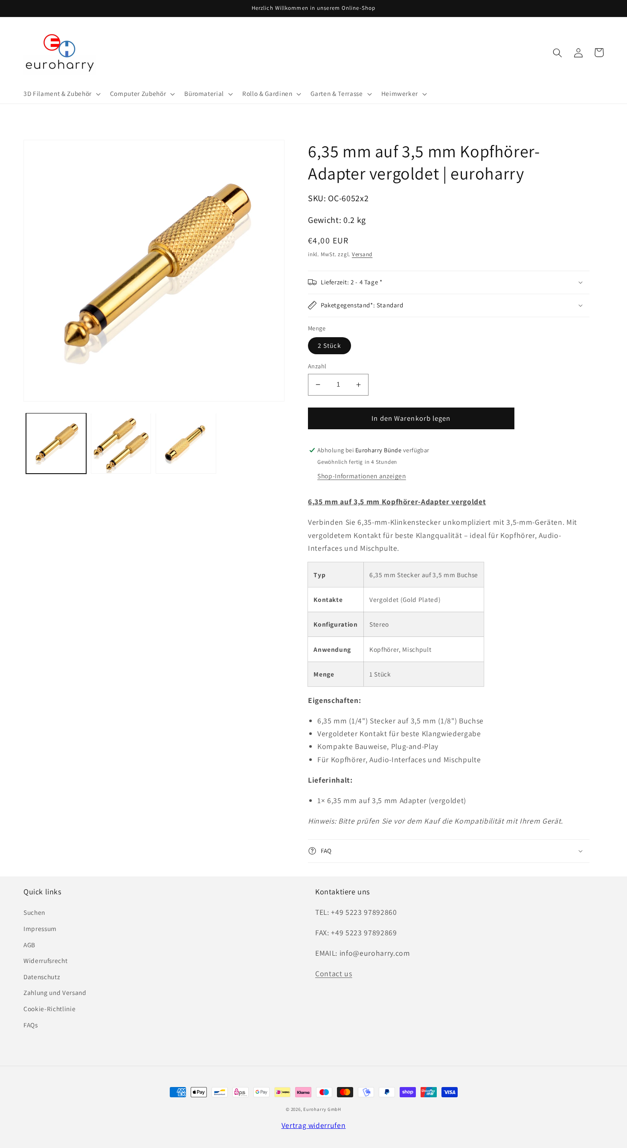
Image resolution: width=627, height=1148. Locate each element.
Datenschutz (41, 976)
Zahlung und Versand (55, 992)
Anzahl (317, 366)
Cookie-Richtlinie (49, 1008)
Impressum (40, 928)
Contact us (333, 973)
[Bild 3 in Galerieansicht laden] (186, 443)
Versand (362, 254)
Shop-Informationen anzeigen (361, 475)
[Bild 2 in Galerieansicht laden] (121, 443)
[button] (61, 94)
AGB (29, 944)
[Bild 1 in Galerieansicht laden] (56, 443)
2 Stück (329, 345)
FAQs (30, 1025)
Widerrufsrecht (45, 960)
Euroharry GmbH (322, 1109)
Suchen (34, 912)
